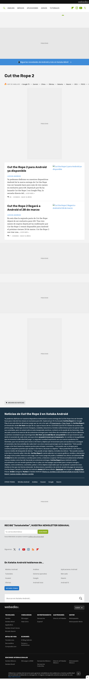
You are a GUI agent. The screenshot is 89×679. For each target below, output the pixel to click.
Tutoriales (9, 574)
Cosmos (16, 197)
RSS (33, 549)
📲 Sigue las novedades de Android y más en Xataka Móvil (42, 62)
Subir (77, 607)
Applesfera (9, 625)
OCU (76, 84)
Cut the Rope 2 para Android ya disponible (27, 169)
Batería (60, 84)
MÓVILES (20, 8)
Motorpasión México (73, 662)
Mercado (64, 574)
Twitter (84, 8)
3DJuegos (24, 618)
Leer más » (30, 193)
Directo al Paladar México (59, 662)
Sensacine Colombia (41, 665)
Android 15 (65, 582)
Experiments (56, 423)
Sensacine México (44, 661)
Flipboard (72, 8)
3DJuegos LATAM (27, 661)
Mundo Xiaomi (10, 631)
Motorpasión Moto (76, 621)
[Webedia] (83, 1)
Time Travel (66, 423)
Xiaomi (68, 84)
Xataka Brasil (10, 664)
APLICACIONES (32, 8)
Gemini (35, 84)
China (43, 84)
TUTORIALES (54, 8)
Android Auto (38, 582)
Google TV (26, 84)
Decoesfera (9, 643)
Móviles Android (23, 482)
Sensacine (41, 618)
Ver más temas (12, 588)
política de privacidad (36, 536)
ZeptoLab (59, 469)
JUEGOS (44, 8)
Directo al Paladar (59, 618)
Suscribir (43, 532)
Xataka (7, 618)
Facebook (19, 549)
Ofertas (51, 84)
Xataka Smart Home (12, 628)
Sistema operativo (40, 574)
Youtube (80, 8)
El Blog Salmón (26, 640)
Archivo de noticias (16, 402)
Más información (14, 677)
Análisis (35, 482)
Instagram (76, 8)
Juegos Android (14, 176)
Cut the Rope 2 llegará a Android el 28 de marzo (23, 208)
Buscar (81, 598)
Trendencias (9, 640)
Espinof (40, 621)
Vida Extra (25, 621)
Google (51, 482)
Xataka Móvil (9, 621)
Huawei (43, 482)
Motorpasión (73, 618)
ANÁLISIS (10, 8)
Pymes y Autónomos (25, 644)
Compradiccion (10, 646)
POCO (83, 84)
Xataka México (10, 661)
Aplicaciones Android (69, 569)
